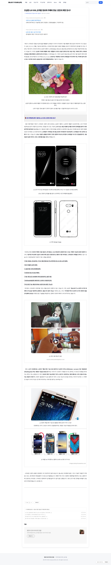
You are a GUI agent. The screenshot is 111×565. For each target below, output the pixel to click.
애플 (26, 2)
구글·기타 (36, 2)
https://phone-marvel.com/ (33, 29)
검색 (101, 2)
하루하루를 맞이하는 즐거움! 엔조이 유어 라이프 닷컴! (39, 532)
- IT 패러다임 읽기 (28, 509)
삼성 (30, 2)
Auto (55, 2)
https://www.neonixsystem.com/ (34, 18)
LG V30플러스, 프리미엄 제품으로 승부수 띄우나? (34, 514)
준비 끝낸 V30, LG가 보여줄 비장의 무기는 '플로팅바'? (35, 516)
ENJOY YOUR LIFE (15, 2)
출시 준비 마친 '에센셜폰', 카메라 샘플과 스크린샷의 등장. (35, 518)
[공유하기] (29, 502)
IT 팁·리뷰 (42, 2)
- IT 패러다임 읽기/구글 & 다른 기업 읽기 (32, 13)
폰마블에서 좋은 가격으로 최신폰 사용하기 (37, 34)
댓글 (25, 524)
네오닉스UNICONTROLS (33, 20)
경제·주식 (49, 2)
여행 (60, 2)
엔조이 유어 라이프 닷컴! (34, 530)
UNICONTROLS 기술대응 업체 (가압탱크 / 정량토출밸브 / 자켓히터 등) (45, 22)
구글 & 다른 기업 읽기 (38, 509)
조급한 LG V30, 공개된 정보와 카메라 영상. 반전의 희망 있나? (47, 10)
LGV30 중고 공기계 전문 (33, 32)
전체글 (64, 2)
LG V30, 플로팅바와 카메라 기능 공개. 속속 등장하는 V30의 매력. (37, 512)
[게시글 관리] (31, 502)
